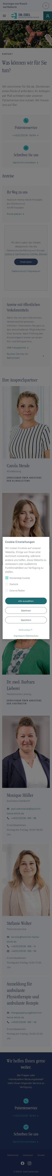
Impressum (19, 635)
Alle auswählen (26, 601)
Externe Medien (17, 590)
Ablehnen (26, 610)
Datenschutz (32, 635)
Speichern (26, 620)
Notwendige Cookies (20, 577)
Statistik (14, 584)
